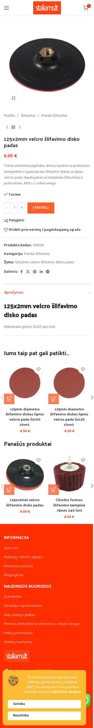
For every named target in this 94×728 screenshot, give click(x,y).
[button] (9, 399)
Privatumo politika (18, 566)
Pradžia (9, 116)
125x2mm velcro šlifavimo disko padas (44, 262)
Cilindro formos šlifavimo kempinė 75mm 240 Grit (69, 504)
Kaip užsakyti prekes (19, 615)
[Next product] (19, 127)
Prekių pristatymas (18, 633)
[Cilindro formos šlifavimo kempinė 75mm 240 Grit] (69, 474)
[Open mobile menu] (6, 8)
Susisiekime (12, 597)
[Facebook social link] (21, 272)
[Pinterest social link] (34, 272)
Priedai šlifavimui (54, 116)
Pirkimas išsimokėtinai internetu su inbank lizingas (42, 624)
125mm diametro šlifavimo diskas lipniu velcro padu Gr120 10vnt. (69, 417)
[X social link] (28, 272)
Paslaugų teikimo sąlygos (23, 557)
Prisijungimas (13, 575)
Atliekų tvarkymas (18, 642)
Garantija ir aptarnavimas (23, 606)
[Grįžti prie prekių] (13, 127)
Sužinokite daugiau (66, 692)
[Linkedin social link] (41, 272)
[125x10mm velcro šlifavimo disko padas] (25, 474)
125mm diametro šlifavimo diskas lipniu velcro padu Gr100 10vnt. (25, 417)
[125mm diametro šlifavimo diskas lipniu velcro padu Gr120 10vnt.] (69, 383)
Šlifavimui (28, 116)
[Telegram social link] (47, 272)
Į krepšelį (41, 208)
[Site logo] (47, 8)
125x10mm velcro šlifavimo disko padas (25, 502)
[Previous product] (7, 127)
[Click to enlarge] (14, 98)
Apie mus (11, 548)
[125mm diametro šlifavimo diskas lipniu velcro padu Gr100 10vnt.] (25, 383)
